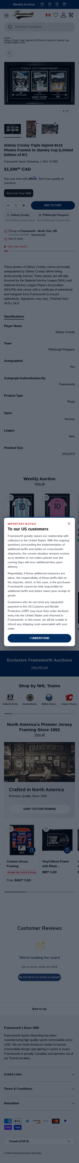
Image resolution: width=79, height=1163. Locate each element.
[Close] (69, 524)
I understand (39, 638)
